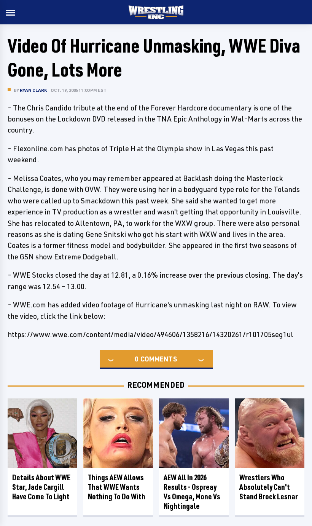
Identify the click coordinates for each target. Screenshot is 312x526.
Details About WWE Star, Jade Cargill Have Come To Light (41, 487)
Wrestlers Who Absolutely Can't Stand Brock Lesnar (268, 487)
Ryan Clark (33, 90)
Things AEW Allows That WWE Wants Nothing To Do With (116, 487)
